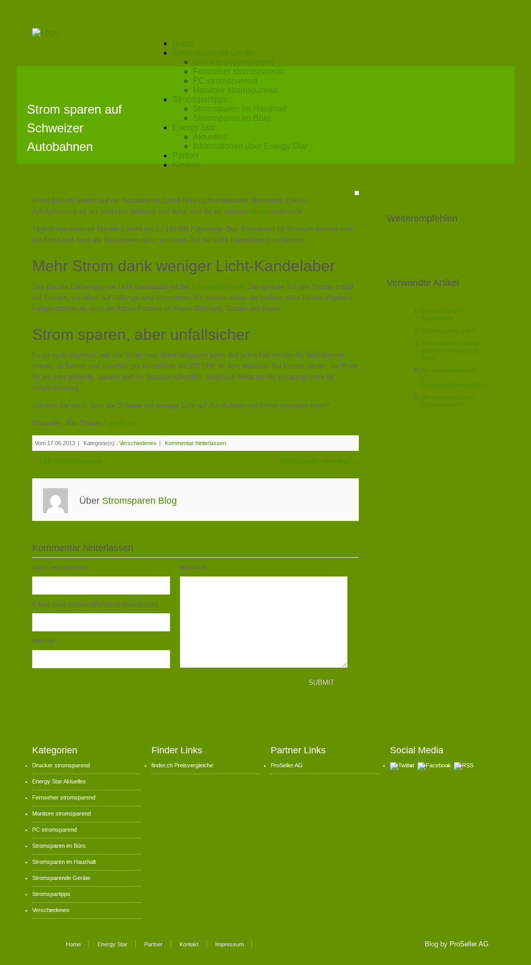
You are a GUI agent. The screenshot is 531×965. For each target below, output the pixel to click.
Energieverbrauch (217, 287)
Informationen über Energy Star (250, 146)
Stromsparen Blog (139, 500)
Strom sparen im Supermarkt (444, 315)
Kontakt (186, 164)
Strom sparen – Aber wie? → (318, 461)
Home (183, 43)
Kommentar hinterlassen (195, 443)
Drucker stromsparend (233, 62)
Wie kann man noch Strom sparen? (449, 401)
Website (43, 641)
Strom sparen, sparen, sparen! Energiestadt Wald (452, 351)
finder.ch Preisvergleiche (182, 765)
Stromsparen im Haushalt (239, 108)
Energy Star (194, 127)
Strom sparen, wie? (448, 331)
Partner (185, 155)
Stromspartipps (200, 99)
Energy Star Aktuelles (59, 781)
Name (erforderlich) (59, 567)
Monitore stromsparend (235, 90)
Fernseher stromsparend (238, 71)
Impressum (229, 944)
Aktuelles (210, 136)
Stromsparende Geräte (214, 52)
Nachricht (193, 567)
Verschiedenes (138, 443)
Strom (260, 211)
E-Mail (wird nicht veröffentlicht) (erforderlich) (95, 604)
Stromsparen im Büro (232, 118)
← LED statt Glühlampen (67, 461)
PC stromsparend (225, 80)
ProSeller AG (287, 765)
